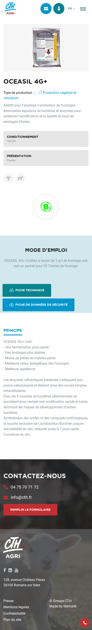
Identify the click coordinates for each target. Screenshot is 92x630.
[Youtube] (16, 570)
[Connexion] (58, 8)
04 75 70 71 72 (25, 487)
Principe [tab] (12, 330)
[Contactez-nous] (46, 8)
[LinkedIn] (10, 570)
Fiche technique (29, 290)
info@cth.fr (21, 497)
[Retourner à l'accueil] (10, 8)
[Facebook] (4, 570)
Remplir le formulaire (30, 509)
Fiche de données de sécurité (41, 304)
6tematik (70, 606)
